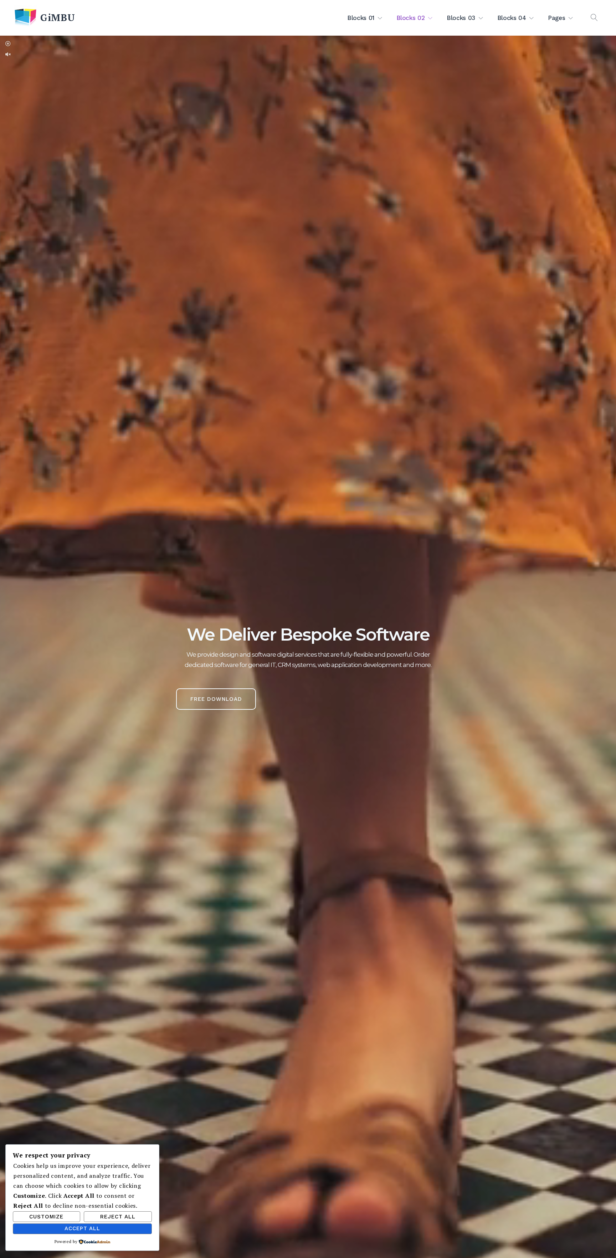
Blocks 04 (511, 17)
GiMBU (57, 17)
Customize (46, 1216)
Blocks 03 (461, 17)
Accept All (82, 1228)
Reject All (117, 1216)
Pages (556, 17)
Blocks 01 (360, 17)
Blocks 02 (410, 17)
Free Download (216, 699)
